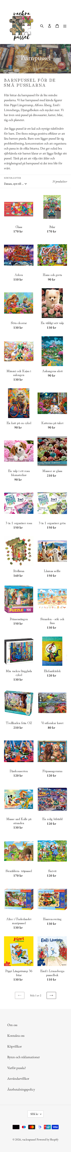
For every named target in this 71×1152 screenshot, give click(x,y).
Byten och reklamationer (23, 1057)
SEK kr (34, 1114)
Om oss (12, 1025)
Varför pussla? (16, 1068)
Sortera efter (12, 177)
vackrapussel (29, 1139)
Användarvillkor (18, 1078)
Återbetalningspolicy (21, 1089)
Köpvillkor (14, 1046)
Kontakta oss (15, 1035)
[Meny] (65, 25)
